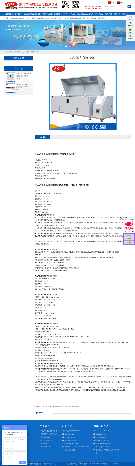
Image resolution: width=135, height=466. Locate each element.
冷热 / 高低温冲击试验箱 (51, 14)
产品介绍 (42, 137)
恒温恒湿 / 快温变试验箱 (32, 14)
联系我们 (125, 14)
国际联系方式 (101, 425)
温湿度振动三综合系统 (85, 14)
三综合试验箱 (54, 18)
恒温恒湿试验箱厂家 (47, 406)
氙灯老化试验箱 (91, 18)
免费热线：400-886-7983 (93, 6)
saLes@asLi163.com (71, 443)
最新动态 (18, 68)
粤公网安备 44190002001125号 (91, 464)
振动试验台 (99, 14)
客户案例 (108, 14)
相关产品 (39, 413)
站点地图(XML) (72, 464)
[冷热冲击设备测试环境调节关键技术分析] (10, 81)
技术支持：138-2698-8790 (93, 8)
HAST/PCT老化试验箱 (65, 18)
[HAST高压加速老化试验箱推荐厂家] (10, 92)
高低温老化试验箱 (25, 18)
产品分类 (45, 425)
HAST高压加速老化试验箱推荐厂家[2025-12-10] (23, 86)
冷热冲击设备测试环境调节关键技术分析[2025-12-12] (23, 76)
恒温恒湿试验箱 (101, 18)
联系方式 (67, 425)
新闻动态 (117, 14)
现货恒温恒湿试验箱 (72, 406)
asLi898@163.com (70, 440)
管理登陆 (115, 464)
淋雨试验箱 (34, 18)
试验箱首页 (9, 14)
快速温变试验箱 (15, 18)
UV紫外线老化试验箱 (44, 18)
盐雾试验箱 (16, 52)
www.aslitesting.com (102, 440)
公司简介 (18, 14)
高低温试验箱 (76, 18)
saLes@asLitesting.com (103, 443)
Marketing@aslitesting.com (104, 447)
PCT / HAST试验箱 (68, 14)
